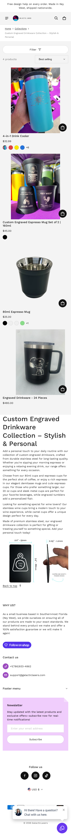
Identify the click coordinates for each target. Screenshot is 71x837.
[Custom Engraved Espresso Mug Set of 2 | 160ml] (35, 186)
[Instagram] (35, 776)
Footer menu (12, 688)
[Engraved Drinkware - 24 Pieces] (35, 362)
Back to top (10, 585)
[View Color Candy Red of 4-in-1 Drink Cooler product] (11, 147)
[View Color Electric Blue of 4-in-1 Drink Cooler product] (5, 147)
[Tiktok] (46, 776)
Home (8, 28)
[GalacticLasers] (22, 18)
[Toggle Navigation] (7, 18)
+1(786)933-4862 (20, 666)
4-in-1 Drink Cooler (16, 136)
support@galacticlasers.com (27, 675)
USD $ (36, 789)
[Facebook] (25, 776)
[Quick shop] (63, 128)
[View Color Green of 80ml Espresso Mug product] (22, 323)
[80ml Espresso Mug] (35, 276)
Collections (21, 28)
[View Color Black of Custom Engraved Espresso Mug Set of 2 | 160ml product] (5, 237)
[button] (56, 18)
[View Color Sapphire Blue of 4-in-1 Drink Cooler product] (22, 147)
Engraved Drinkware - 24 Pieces (25, 397)
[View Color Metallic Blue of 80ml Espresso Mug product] (16, 323)
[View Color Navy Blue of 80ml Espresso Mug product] (11, 323)
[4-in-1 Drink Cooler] (35, 100)
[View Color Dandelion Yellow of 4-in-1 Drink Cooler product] (16, 147)
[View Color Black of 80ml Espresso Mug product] (5, 323)
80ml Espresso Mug (16, 311)
